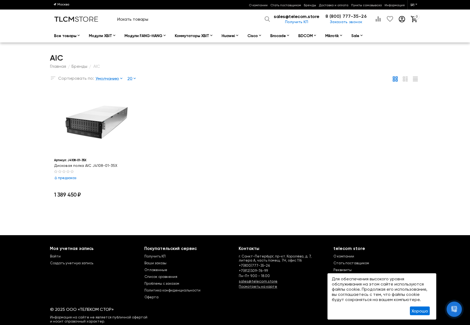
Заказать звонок (346, 22)
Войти (55, 256)
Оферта (151, 297)
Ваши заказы (155, 263)
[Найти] (268, 19)
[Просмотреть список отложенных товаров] (390, 19)
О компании (258, 5)
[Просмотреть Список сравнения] (378, 19)
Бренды (310, 5)
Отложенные (155, 270)
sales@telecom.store (258, 281)
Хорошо (420, 311)
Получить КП (296, 22)
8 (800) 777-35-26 (346, 16)
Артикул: (60, 160)
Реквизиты (342, 270)
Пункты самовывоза (366, 5)
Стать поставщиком (285, 5)
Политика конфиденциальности (172, 290)
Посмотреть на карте (258, 286)
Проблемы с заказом (161, 283)
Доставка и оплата (333, 5)
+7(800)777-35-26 (254, 265)
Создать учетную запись (71, 263)
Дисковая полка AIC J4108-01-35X (85, 165)
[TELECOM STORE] (76, 18)
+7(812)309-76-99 (253, 271)
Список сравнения (160, 277)
